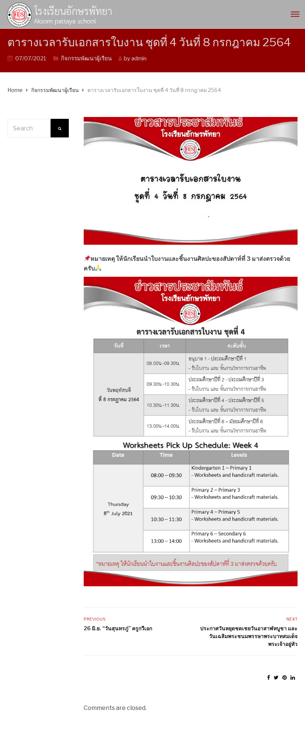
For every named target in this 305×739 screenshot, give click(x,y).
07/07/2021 (30, 58)
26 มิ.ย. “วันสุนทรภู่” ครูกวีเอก (118, 628)
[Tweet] (276, 677)
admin (139, 58)
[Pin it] (284, 677)
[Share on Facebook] (268, 677)
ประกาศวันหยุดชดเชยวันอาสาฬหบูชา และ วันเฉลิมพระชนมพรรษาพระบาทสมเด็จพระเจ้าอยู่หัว (249, 636)
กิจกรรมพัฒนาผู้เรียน (86, 58)
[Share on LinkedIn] (292, 677)
